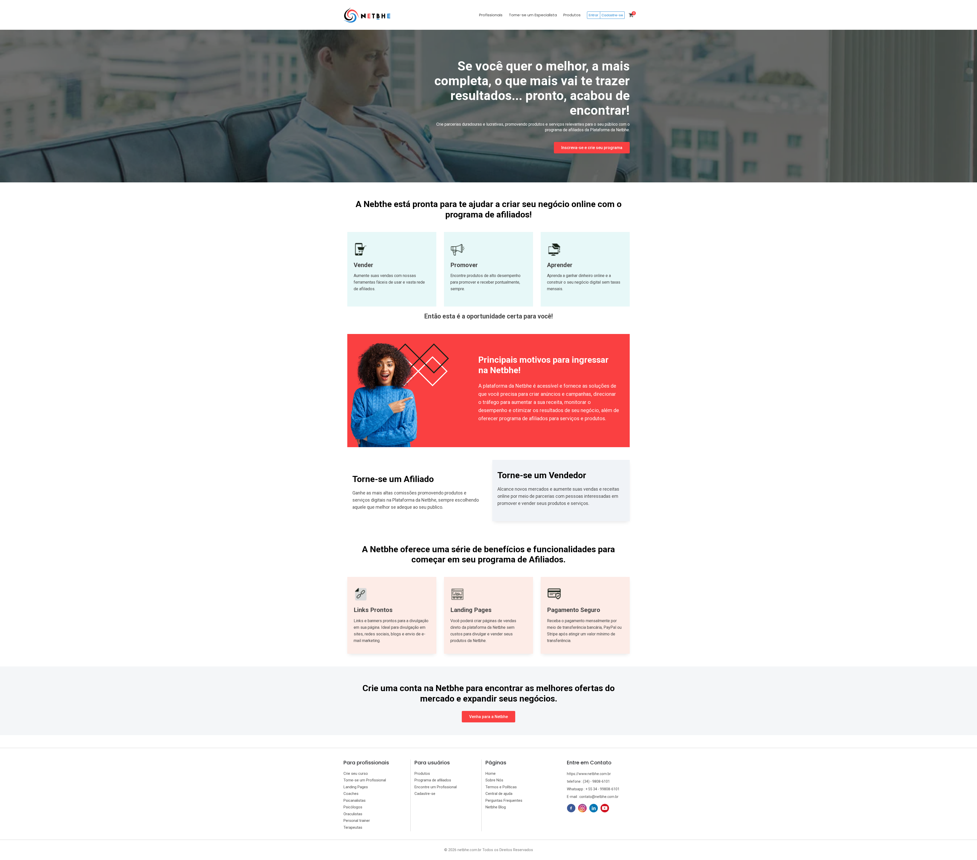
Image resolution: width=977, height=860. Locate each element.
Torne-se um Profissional (364, 780)
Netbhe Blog (495, 807)
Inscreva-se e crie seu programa (591, 147)
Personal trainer (356, 820)
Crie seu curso (355, 773)
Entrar (593, 15)
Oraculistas (352, 814)
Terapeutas (352, 827)
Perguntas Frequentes (503, 800)
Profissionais (490, 15)
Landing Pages (355, 787)
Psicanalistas (354, 800)
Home (490, 773)
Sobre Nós (494, 780)
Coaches (350, 793)
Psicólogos (352, 807)
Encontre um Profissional (435, 787)
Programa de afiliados (432, 780)
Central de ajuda (498, 793)
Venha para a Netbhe (488, 716)
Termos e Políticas (501, 787)
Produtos (572, 15)
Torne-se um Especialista (533, 15)
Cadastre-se (612, 15)
